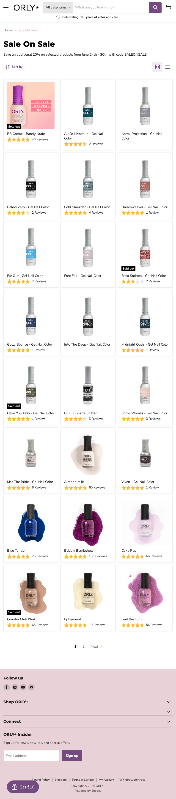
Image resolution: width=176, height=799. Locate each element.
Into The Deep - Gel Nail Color (87, 344)
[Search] (155, 7)
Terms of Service (83, 780)
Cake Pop (128, 550)
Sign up (72, 755)
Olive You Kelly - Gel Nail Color (30, 413)
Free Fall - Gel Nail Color (82, 275)
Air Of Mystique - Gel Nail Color (84, 136)
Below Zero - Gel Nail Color (28, 207)
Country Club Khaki (21, 619)
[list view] (167, 67)
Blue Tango (16, 550)
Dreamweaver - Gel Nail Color (144, 207)
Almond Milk (74, 482)
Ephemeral (72, 619)
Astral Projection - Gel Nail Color (141, 136)
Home (8, 30)
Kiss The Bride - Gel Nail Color (30, 482)
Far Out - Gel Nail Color (25, 275)
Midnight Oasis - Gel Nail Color (145, 344)
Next (95, 646)
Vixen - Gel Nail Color (137, 482)
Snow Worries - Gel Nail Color (144, 413)
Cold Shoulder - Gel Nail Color (87, 207)
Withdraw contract (132, 780)
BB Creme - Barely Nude (26, 133)
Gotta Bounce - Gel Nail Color (29, 344)
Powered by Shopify (88, 791)
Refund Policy (40, 780)
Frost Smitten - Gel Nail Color (143, 275)
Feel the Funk (131, 619)
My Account (106, 780)
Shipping (61, 780)
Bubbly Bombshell (78, 550)
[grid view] (157, 67)
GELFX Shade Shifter (80, 413)
